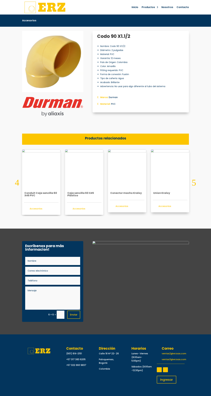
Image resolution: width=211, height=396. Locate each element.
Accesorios (29, 20)
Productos (148, 7)
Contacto (183, 7)
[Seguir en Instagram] (165, 369)
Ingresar (166, 379)
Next (191, 182)
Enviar (73, 314)
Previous (19, 182)
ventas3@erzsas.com (174, 359)
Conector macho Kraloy (126, 193)
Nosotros (167, 7)
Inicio (135, 7)
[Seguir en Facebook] (159, 369)
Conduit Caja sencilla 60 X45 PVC (40, 194)
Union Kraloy (161, 193)
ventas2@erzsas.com (174, 353)
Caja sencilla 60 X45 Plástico (80, 194)
